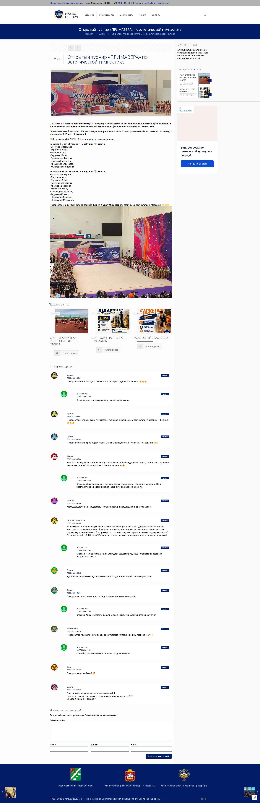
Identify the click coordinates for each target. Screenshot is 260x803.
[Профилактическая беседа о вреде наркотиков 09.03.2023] (8, 792)
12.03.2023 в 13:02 (74, 416)
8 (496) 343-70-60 (125, 3)
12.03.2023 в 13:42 (84, 481)
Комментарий (57, 720)
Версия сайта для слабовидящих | (67, 3)
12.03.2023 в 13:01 (74, 378)
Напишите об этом (197, 164)
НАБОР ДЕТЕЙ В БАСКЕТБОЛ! (151, 337)
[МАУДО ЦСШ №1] (65, 13)
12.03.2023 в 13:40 (84, 550)
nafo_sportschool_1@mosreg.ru (154, 3)
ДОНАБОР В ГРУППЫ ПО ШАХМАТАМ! (107, 339)
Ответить (165, 375)
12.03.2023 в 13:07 (74, 573)
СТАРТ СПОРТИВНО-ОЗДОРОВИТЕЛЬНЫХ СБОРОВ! (63, 341)
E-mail (94, 744)
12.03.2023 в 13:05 (74, 523)
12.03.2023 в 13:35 (84, 397)
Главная (89, 34)
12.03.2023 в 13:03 (74, 459)
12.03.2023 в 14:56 (74, 690)
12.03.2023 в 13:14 (74, 593)
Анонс (102, 34)
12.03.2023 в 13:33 (74, 670)
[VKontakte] (201, 799)
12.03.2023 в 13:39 (84, 611)
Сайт (133, 744)
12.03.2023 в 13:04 (74, 503)
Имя (53, 744)
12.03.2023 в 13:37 (84, 650)
